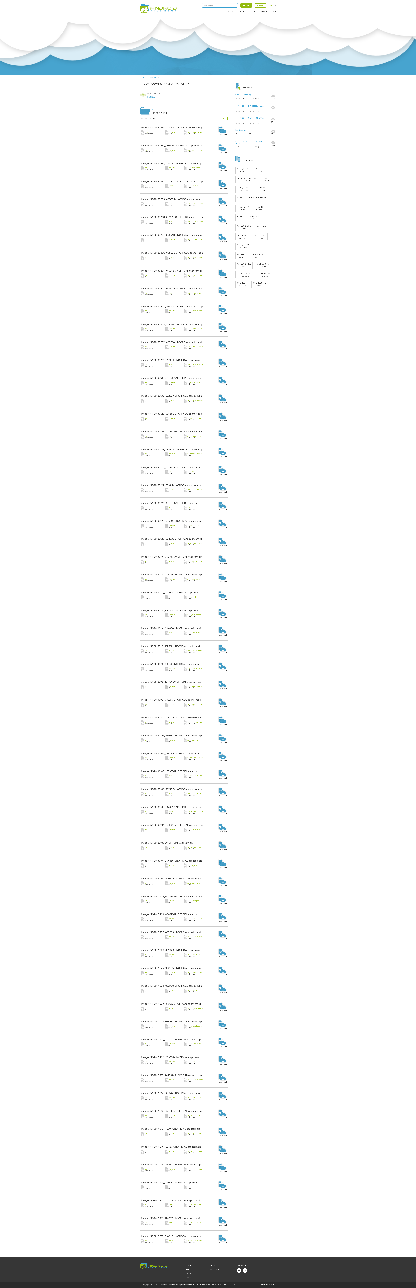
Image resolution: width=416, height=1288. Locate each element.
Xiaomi (149, 77)
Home (230, 11)
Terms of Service (229, 1285)
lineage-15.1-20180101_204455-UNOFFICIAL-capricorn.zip (171, 860)
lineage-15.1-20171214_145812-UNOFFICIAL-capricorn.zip (171, 1164)
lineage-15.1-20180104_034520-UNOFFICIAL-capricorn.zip (172, 824)
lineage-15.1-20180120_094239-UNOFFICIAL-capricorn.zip (172, 538)
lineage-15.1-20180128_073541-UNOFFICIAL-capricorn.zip (171, 431)
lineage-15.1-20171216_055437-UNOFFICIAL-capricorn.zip (171, 1111)
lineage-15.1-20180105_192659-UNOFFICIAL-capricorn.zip (171, 807)
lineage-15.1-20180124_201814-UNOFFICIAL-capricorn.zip (171, 485)
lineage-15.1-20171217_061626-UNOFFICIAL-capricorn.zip (171, 1093)
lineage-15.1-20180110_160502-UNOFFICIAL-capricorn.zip (171, 735)
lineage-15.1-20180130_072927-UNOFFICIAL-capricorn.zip (171, 395)
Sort (223, 118)
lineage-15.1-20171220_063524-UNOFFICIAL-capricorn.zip (171, 1057)
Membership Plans (268, 11)
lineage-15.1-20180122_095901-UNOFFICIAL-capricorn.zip (171, 521)
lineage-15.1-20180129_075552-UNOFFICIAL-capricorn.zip (171, 413)
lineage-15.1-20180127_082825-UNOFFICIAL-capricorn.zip (171, 449)
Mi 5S (156, 77)
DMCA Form (214, 1270)
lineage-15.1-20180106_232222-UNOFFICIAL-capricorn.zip (171, 789)
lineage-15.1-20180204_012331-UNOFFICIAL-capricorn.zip (171, 288)
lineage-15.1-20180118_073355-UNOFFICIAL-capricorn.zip (171, 574)
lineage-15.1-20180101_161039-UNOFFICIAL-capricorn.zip (171, 878)
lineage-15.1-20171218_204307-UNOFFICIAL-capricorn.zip (171, 1075)
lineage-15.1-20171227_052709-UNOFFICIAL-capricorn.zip (171, 932)
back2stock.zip (240, 130)
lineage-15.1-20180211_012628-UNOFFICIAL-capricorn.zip (171, 163)
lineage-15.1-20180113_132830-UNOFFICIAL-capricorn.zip (171, 646)
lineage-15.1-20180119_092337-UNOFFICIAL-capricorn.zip (171, 556)
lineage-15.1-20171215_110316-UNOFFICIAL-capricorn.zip (170, 1128)
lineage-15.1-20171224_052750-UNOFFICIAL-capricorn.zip (171, 985)
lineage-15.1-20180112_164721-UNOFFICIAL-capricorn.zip (171, 681)
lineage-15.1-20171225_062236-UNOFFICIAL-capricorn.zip (171, 967)
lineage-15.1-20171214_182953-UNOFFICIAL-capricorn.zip (171, 1146)
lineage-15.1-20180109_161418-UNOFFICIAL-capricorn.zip (171, 753)
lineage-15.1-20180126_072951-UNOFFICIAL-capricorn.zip (171, 467)
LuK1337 (151, 97)
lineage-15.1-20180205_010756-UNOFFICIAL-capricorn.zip (172, 270)
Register (246, 5)
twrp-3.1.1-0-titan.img (243, 95)
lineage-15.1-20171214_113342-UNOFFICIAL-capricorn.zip (170, 1182)
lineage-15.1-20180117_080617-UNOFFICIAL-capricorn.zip (171, 592)
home (142, 77)
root (153, 110)
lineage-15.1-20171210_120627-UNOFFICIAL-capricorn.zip (171, 1218)
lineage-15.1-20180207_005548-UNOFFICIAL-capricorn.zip (172, 234)
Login (274, 5)
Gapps (241, 11)
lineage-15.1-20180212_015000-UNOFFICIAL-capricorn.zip (171, 145)
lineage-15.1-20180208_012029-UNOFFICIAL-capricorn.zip (172, 217)
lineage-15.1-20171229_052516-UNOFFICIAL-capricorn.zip (171, 896)
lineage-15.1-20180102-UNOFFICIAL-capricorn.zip (167, 842)
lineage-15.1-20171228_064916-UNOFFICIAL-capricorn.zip (171, 914)
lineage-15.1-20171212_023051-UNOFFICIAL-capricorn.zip (171, 1200)
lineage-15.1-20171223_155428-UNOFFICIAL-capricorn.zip (171, 1003)
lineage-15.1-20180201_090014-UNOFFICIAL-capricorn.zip (171, 360)
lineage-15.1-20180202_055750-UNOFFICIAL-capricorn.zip (172, 342)
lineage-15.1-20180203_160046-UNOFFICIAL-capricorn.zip (172, 306)
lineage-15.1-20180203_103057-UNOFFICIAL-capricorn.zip (171, 324)
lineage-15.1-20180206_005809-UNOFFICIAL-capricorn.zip (172, 252)
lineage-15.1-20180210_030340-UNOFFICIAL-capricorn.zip (172, 181)
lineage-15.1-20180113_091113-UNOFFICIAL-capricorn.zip (170, 664)
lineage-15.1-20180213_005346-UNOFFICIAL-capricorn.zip (171, 127)
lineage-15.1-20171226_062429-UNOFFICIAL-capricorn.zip (171, 950)
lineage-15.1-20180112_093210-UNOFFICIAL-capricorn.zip (171, 699)
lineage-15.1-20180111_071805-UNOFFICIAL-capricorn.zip (171, 717)
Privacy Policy (204, 1285)
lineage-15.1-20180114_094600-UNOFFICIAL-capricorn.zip (171, 628)
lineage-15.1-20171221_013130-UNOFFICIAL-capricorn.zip (171, 1039)
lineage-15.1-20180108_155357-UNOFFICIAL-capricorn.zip (171, 771)
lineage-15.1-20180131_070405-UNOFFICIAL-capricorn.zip (171, 377)
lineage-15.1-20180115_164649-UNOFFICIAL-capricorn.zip (171, 610)
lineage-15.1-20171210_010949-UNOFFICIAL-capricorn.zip (171, 1236)
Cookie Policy (216, 1285)
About (252, 11)
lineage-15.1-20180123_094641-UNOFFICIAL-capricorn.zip (171, 503)
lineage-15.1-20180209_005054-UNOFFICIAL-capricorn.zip (172, 199)
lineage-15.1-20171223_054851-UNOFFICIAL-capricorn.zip (171, 1021)
